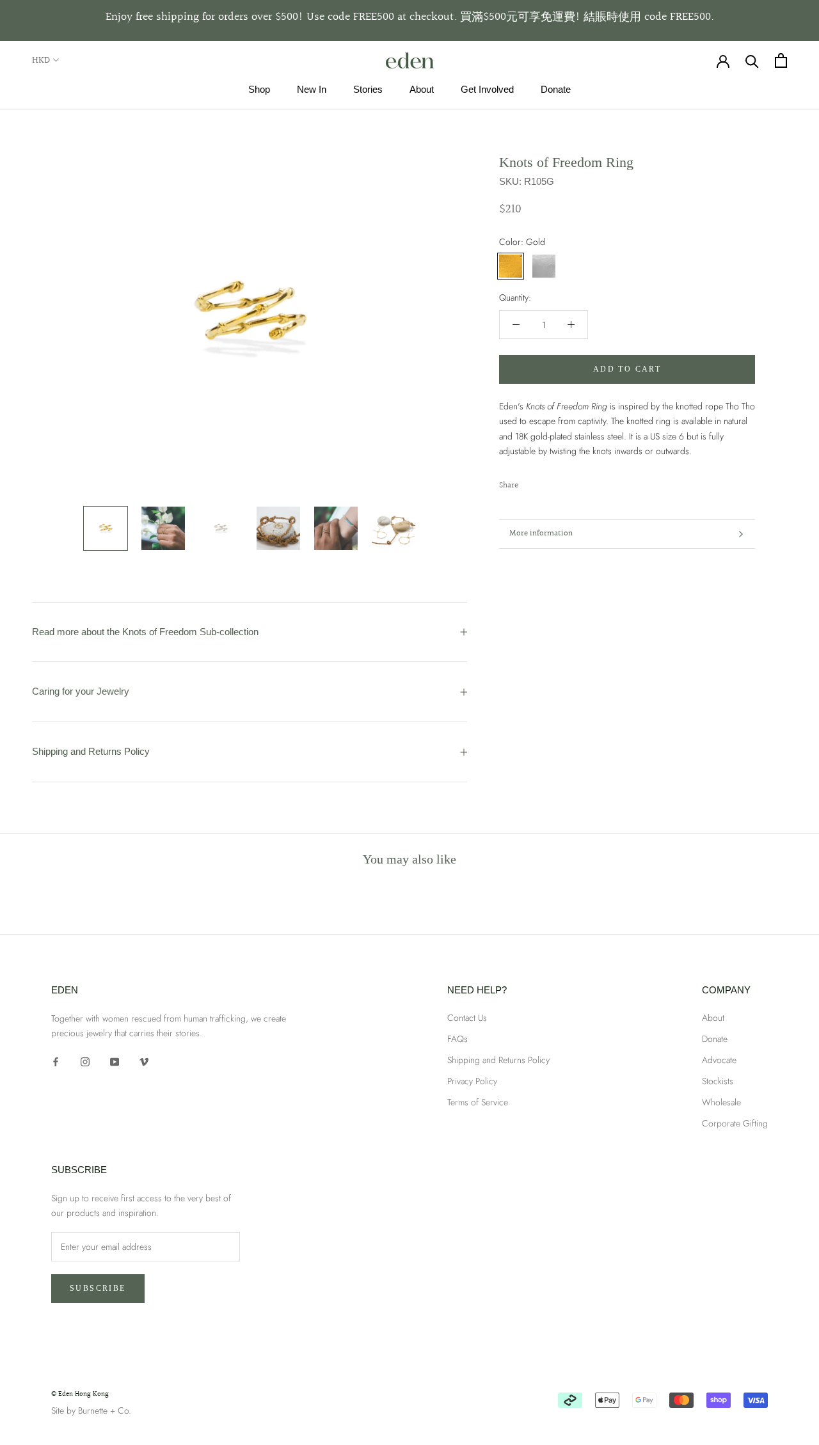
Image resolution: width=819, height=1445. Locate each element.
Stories (368, 89)
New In (311, 89)
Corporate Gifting (735, 1123)
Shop (259, 89)
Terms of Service (477, 1102)
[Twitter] (547, 482)
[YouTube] (114, 1061)
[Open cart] (781, 60)
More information (541, 533)
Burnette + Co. (104, 1410)
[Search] (752, 60)
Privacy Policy (472, 1081)
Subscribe (98, 1288)
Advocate (719, 1060)
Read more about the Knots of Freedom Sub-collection (145, 631)
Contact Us (467, 1017)
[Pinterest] (564, 482)
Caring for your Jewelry (80, 691)
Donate (556, 89)
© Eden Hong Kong (80, 1394)
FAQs (457, 1038)
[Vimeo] (143, 1061)
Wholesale (721, 1102)
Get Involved (487, 89)
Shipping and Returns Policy (91, 751)
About (422, 89)
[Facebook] (530, 482)
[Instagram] (85, 1061)
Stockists (717, 1081)
